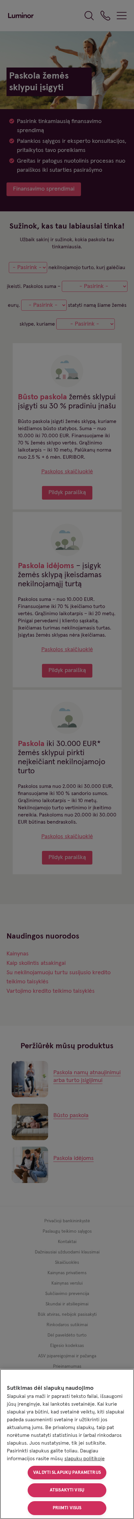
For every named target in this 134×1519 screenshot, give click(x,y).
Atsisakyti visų (67, 1490)
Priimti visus (67, 1508)
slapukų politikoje (84, 1458)
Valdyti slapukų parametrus (67, 1472)
